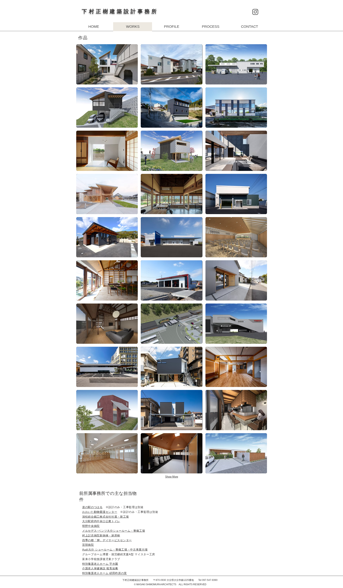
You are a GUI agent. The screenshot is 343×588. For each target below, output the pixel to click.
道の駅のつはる (92, 507)
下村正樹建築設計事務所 (120, 11)
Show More (171, 476)
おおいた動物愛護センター (99, 511)
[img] (107, 64)
